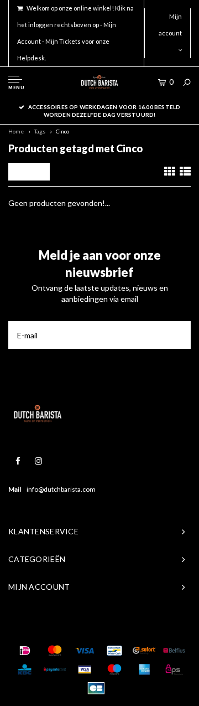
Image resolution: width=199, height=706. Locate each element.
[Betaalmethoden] (25, 650)
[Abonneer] (177, 335)
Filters (31, 171)
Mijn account (170, 25)
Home (16, 131)
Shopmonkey (163, 628)
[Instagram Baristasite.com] (38, 461)
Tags (39, 131)
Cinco (62, 131)
